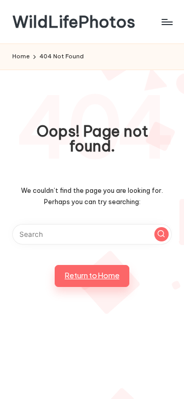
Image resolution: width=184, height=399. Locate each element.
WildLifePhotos (73, 22)
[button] (161, 234)
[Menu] (167, 22)
